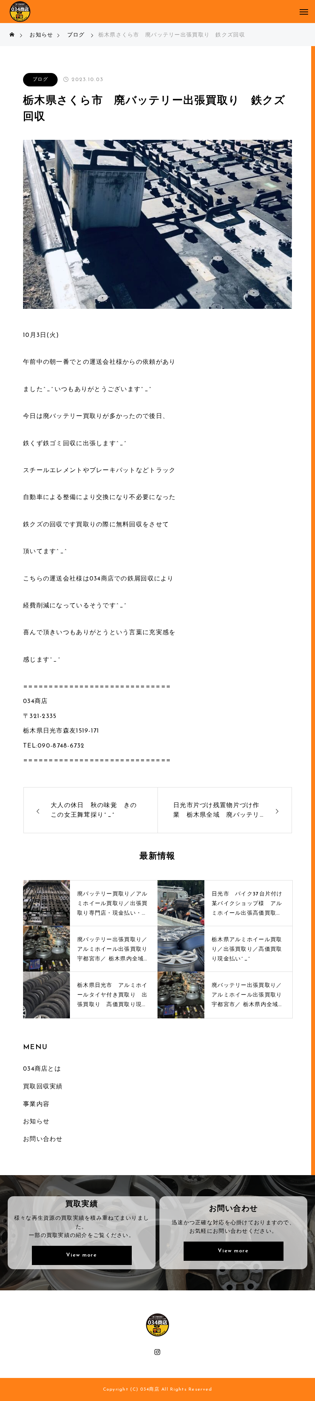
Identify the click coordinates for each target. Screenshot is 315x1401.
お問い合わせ (43, 1139)
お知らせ (36, 1122)
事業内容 (36, 1104)
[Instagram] (157, 1351)
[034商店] (20, 11)
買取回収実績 (43, 1087)
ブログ (40, 79)
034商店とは (42, 1069)
